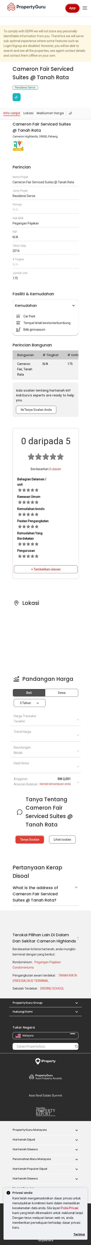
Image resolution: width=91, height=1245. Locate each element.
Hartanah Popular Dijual (30, 1169)
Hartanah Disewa (25, 1149)
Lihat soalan (62, 839)
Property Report (45, 1111)
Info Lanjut (11, 113)
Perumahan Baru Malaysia (32, 1159)
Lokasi (28, 113)
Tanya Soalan (29, 839)
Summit (45, 1095)
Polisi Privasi (69, 1208)
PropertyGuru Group (27, 1003)
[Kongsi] (17, 97)
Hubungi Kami (22, 1012)
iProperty (45, 1061)
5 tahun (25, 703)
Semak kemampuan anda (55, 784)
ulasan (55, 469)
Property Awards (45, 1076)
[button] (74, 1003)
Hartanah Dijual (24, 1139)
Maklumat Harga (50, 113)
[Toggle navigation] (84, 8)
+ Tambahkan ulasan (46, 569)
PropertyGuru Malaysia (30, 1130)
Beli (29, 693)
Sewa (62, 693)
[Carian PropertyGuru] (76, 1046)
